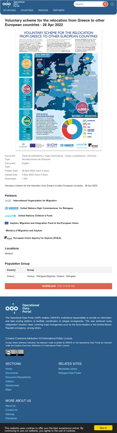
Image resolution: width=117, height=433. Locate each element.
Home (8, 368)
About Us (10, 405)
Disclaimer (11, 418)
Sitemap (9, 414)
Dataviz (9, 381)
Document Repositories (18, 377)
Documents (11, 373)
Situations (9, 10)
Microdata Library (67, 368)
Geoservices (12, 385)
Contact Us (11, 410)
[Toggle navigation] (112, 4)
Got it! (103, 428)
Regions (43, 10)
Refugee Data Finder (69, 373)
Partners (58, 10)
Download (58, 286)
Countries (27, 10)
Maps (8, 389)
